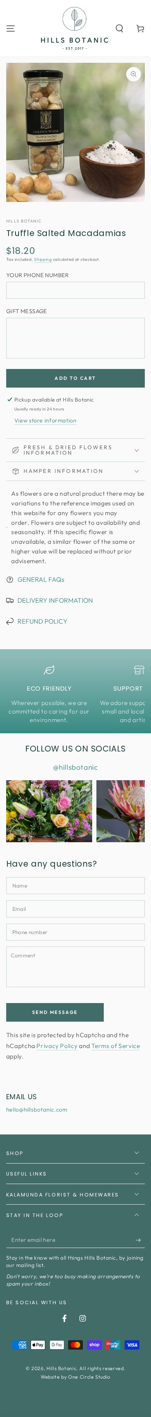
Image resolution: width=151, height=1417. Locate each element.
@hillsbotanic (75, 767)
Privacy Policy (56, 1046)
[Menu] (10, 28)
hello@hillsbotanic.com (36, 1109)
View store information (45, 420)
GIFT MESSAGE (26, 311)
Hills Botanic (24, 221)
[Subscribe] (140, 1240)
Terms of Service (115, 1046)
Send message (55, 1012)
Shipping (43, 259)
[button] (119, 28)
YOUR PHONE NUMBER (37, 275)
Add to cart (75, 378)
